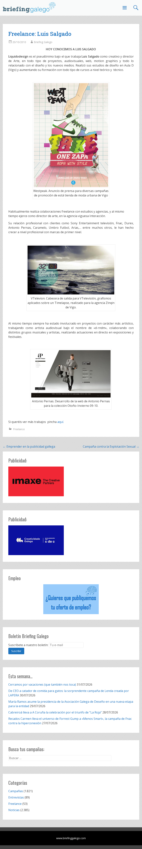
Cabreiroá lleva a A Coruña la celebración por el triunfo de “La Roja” (55, 712)
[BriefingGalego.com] (29, 7)
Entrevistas (16, 797)
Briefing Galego (43, 42)
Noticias (14, 810)
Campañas (15, 791)
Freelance (19, 429)
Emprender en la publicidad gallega (29, 446)
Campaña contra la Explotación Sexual (111, 446)
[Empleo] (70, 599)
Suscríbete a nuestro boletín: (28, 645)
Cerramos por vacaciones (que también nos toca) (42, 684)
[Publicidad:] (36, 495)
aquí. (60, 422)
